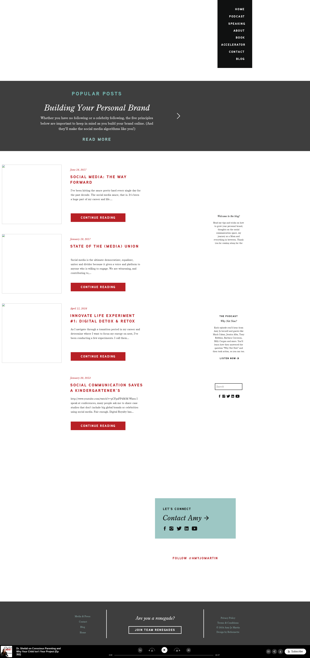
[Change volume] (188, 650)
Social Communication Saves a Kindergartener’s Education (106, 390)
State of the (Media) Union (104, 247)
